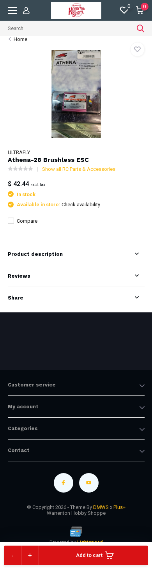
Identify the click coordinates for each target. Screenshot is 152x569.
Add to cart (89, 555)
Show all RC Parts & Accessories (78, 169)
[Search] (141, 28)
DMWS (101, 507)
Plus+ (119, 507)
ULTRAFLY (19, 152)
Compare (27, 221)
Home (20, 39)
